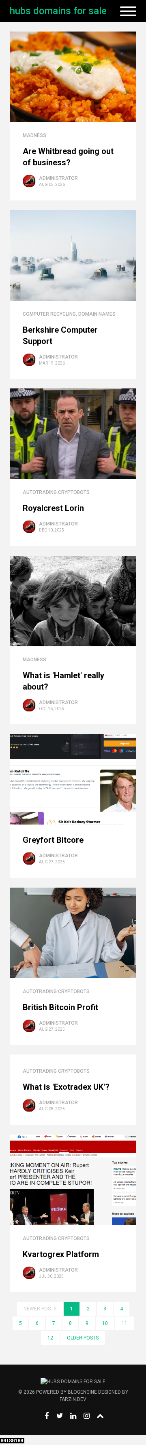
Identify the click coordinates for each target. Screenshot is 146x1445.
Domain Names (97, 314)
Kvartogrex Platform (61, 1254)
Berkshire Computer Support (60, 335)
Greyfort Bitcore (53, 840)
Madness (34, 135)
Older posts (83, 1338)
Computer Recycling (49, 314)
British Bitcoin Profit (60, 1007)
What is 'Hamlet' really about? (63, 681)
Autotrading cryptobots (56, 492)
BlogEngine (82, 1392)
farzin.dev (73, 1399)
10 (105, 1323)
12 (50, 1338)
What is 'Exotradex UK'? (66, 1087)
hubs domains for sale (58, 11)
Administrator (58, 178)
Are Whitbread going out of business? (68, 156)
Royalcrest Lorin (53, 508)
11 (124, 1323)
